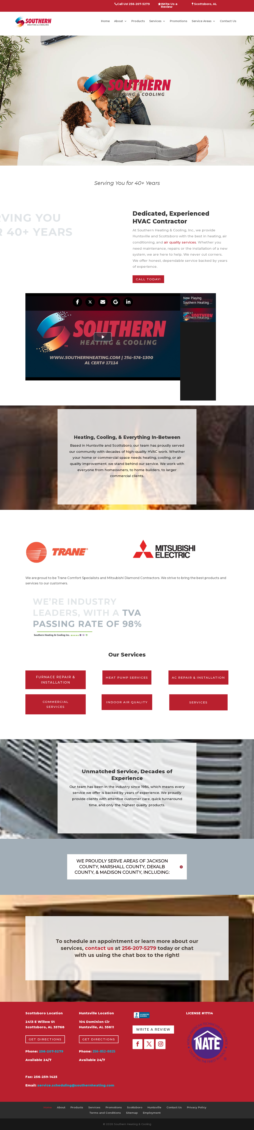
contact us (99, 948)
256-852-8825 (103, 1051)
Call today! (148, 279)
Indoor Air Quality (127, 702)
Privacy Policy (196, 1107)
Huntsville (154, 1107)
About (118, 21)
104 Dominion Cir (94, 1022)
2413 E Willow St (40, 1022)
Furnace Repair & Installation (55, 679)
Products (138, 21)
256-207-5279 (139, 948)
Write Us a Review (169, 6)
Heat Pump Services (127, 677)
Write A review (153, 1029)
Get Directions (45, 1039)
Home (105, 21)
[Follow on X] (149, 1044)
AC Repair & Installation (198, 677)
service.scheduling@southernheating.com (75, 1085)
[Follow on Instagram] (160, 1044)
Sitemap (132, 1112)
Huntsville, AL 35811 (96, 1027)
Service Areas (202, 21)
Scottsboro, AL (205, 4)
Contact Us (228, 21)
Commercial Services (55, 704)
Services (155, 21)
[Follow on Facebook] (137, 1044)
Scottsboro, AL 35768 (44, 1027)
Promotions (178, 21)
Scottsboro (134, 1107)
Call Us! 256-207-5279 (133, 4)
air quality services (180, 242)
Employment (152, 1112)
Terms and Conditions (105, 1112)
